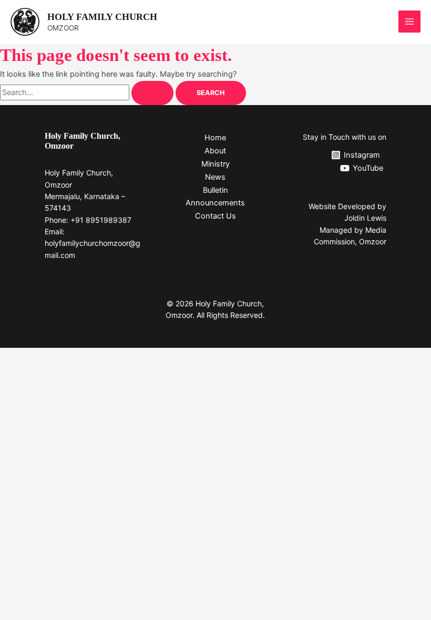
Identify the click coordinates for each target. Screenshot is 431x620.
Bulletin (215, 190)
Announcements (215, 203)
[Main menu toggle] (409, 22)
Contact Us (215, 216)
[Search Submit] (152, 93)
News (215, 177)
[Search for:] (88, 92)
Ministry (215, 164)
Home (215, 137)
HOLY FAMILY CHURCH (102, 17)
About (215, 151)
